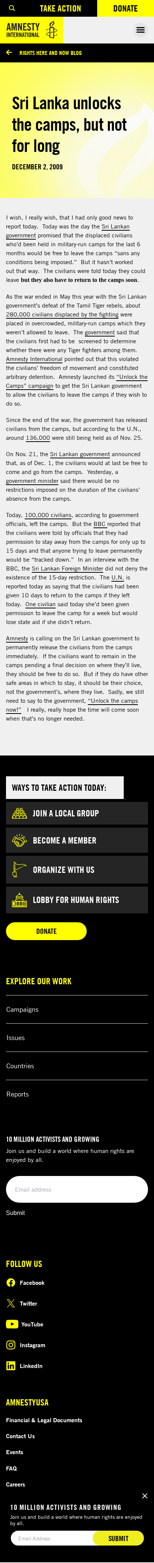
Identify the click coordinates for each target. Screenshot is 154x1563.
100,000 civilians (48, 515)
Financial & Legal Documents (44, 1420)
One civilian (40, 604)
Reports (17, 1094)
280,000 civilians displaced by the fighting (62, 314)
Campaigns (22, 1009)
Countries (20, 1066)
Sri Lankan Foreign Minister (67, 568)
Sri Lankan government (80, 454)
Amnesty (17, 638)
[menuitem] (12, 8)
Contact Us (20, 1436)
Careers (15, 1484)
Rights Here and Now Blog (50, 52)
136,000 (38, 437)
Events (14, 1452)
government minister (32, 480)
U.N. (117, 577)
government (100, 332)
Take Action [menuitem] (60, 8)
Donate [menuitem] (133, 10)
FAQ (11, 1468)
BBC (100, 523)
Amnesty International (34, 359)
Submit (15, 1213)
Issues (15, 1037)
